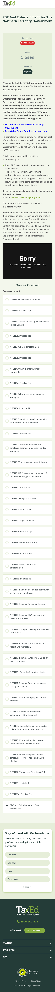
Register (27, 72)
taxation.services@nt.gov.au (25, 197)
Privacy (17, 981)
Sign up (27, 887)
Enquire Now (34, 930)
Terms (23, 981)
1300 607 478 (29, 921)
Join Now (15, 930)
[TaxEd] (9, 3)
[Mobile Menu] (50, 4)
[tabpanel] (27, 180)
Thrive (38, 981)
